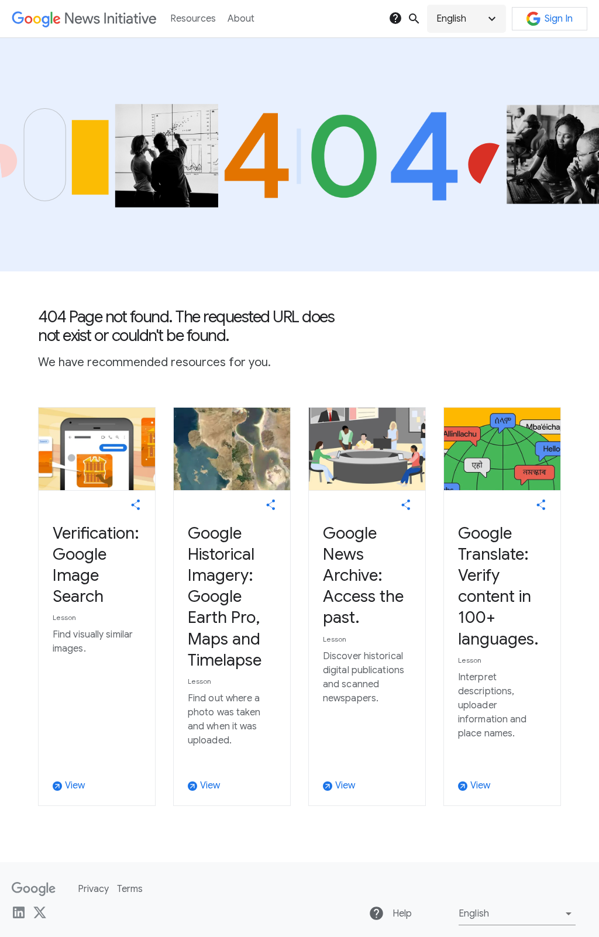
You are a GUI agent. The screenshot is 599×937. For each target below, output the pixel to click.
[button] (466, 19)
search (414, 19)
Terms (130, 889)
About (241, 19)
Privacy (93, 889)
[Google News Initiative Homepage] (84, 19)
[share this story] (135, 504)
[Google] (34, 889)
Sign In (559, 19)
